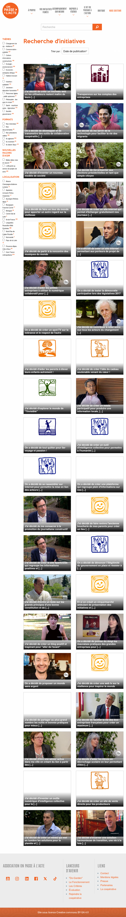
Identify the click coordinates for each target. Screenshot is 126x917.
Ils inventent (11, 141)
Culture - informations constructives (8, 58)
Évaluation (74, 889)
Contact (104, 873)
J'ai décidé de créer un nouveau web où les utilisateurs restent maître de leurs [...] (45, 94)
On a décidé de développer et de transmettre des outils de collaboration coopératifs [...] (47, 133)
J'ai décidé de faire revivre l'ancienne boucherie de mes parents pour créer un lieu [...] (98, 526)
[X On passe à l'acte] (46, 878)
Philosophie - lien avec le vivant (9, 101)
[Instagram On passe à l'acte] (18, 878)
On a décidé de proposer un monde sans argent (45, 685)
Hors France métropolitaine (8, 253)
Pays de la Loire (9, 241)
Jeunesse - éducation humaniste (10, 89)
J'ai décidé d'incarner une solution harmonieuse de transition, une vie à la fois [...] (99, 840)
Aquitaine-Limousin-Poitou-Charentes (8, 193)
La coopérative (108, 889)
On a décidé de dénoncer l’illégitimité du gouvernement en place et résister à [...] (99, 565)
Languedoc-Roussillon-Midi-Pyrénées (8, 226)
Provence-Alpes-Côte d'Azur (9, 247)
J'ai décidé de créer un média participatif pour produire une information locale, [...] (94, 408)
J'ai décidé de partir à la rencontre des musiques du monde (46, 253)
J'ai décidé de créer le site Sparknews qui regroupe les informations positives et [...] (46, 565)
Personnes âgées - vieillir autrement (10, 95)
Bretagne (10, 210)
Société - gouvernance (8, 112)
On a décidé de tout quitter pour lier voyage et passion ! (45, 449)
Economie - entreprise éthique (9, 71)
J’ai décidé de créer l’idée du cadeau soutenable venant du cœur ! (98, 370)
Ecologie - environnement (8, 65)
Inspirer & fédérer (73, 10)
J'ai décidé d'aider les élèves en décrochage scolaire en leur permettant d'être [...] (99, 761)
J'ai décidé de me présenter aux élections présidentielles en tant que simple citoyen (97, 172)
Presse (104, 881)
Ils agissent (11, 138)
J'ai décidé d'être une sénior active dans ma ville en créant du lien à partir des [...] (46, 761)
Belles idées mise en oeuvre (10, 161)
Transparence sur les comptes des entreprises (96, 95)
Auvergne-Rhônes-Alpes (10, 200)
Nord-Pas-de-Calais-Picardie (8, 232)
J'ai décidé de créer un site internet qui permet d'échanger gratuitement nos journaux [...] (99, 211)
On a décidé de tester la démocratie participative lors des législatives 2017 (99, 292)
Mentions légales (109, 877)
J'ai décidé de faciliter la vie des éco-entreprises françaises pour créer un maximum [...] (98, 722)
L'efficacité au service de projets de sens (9, 169)
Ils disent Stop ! (12, 144)
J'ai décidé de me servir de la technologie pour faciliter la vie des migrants (97, 133)
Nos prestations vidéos (9, 134)
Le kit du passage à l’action (87, 10)
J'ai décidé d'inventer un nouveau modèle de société (44, 174)
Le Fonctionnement (79, 882)
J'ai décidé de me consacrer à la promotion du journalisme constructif (46, 527)
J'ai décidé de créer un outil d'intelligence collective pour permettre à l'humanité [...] (99, 447)
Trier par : (56, 51)
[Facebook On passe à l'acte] (36, 878)
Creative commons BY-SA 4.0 (72, 912)
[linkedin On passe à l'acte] (27, 878)
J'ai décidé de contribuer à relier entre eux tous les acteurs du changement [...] (98, 329)
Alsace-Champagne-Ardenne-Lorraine (9, 184)
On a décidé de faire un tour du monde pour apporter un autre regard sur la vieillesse (47, 211)
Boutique (101, 10)
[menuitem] (32, 10)
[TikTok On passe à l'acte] (55, 878)
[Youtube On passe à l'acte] (8, 878)
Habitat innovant (9, 77)
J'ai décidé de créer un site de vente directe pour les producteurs (97, 802)
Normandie (10, 237)
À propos (31, 10)
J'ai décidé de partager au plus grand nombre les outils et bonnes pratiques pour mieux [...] (46, 722)
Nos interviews (12, 123)
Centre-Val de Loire (8, 215)
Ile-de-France (11, 219)
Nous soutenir (115, 10)
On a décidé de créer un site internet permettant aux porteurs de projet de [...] (98, 251)
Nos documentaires (8, 128)
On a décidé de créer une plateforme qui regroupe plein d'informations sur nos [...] (98, 486)
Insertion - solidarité (7, 83)
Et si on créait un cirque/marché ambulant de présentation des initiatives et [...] (95, 604)
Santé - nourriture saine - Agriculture (10, 106)
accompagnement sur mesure (60, 10)
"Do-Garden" (76, 878)
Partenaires (106, 885)
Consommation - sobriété (9, 51)
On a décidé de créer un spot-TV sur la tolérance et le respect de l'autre (46, 331)
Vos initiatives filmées (46, 10)
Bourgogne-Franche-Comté (8, 206)
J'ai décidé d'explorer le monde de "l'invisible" (44, 410)
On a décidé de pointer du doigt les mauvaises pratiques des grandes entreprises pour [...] (97, 643)
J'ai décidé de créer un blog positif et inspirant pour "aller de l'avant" (46, 645)
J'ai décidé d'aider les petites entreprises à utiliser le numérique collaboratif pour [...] (44, 290)
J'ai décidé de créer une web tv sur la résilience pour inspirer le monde (98, 685)
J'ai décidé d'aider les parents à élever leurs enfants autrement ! (46, 370)
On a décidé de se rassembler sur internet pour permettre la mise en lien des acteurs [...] (46, 486)
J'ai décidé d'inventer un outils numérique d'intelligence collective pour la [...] (44, 801)
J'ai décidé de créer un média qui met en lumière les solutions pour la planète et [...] (46, 840)
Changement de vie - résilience (9, 45)
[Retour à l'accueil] (10, 10)
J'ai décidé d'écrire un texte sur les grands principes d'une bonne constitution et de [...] (44, 604)
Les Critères (75, 886)
